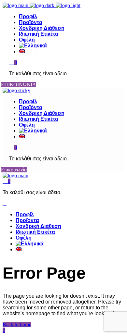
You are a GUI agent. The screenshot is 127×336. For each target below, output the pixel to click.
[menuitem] (70, 46)
